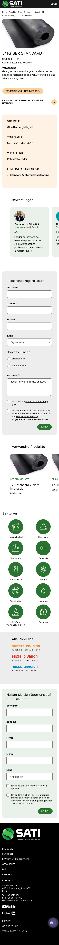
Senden (44, 427)
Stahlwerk (15, 558)
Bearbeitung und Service (16, 859)
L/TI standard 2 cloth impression (24, 486)
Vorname (13, 287)
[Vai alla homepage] (12, 4)
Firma (9, 737)
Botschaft (13, 375)
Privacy (6, 921)
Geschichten (9, 864)
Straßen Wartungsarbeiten (15, 623)
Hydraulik (43, 601)
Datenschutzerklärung (36, 401)
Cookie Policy (10, 926)
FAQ (4, 869)
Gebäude (43, 558)
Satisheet (36, 12)
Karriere (7, 874)
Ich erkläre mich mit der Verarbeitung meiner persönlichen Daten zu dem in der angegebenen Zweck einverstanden (31, 415)
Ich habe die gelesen (30, 403)
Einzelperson (18, 358)
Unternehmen (19, 365)
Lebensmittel (15, 579)
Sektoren (7, 854)
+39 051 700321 (14, 895)
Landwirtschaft (16, 537)
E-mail (11, 319)
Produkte (12, 12)
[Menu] (53, 4)
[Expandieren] (53, 922)
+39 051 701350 (14, 898)
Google (35, 227)
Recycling (43, 537)
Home (4, 12)
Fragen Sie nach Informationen (23, 91)
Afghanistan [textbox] (17, 342)
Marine (43, 579)
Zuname (12, 303)
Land (10, 335)
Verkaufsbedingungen (14, 931)
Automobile (15, 601)
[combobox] (29, 342)
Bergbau (43, 622)
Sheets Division (24, 12)
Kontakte (7, 880)
